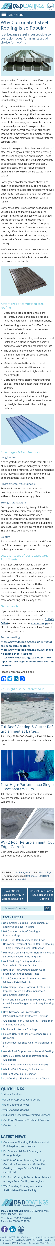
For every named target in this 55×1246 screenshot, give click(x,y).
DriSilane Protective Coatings (20, 1029)
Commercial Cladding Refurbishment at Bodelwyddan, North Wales (26, 924)
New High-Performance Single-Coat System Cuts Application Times (24, 971)
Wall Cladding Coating (16, 1109)
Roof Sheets (31, 876)
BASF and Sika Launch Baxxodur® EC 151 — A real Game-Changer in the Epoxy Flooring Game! (28, 1003)
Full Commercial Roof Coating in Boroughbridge (21, 933)
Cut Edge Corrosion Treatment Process (26, 1120)
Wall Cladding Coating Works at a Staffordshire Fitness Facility (22, 963)
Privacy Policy (47, 1240)
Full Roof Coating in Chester (19, 1073)
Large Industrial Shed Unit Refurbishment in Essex (28, 1044)
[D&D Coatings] (22, 6)
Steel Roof (44, 876)
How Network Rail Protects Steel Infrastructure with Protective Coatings (25, 1013)
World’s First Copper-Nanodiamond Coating (28, 1051)
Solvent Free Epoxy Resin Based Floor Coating (41, 894)
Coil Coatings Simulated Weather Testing (26, 1078)
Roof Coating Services (16, 1104)
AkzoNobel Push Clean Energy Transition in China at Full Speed (28, 1022)
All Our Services (12, 1094)
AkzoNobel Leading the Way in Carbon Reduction (13, 894)
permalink (22, 879)
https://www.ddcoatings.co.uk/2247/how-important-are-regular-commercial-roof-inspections (27, 661)
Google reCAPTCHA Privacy (15, 1243)
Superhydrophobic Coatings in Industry (25, 1064)
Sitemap (36, 1240)
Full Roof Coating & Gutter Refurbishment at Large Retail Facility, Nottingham (28, 954)
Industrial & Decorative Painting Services (26, 1114)
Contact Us (9, 1125)
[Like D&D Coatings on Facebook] (4, 1230)
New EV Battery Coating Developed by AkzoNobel (25, 1057)
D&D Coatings (44, 872)
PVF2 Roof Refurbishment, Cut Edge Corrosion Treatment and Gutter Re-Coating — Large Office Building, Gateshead (28, 943)
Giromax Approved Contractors (21, 1099)
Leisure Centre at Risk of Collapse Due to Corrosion (27, 1035)
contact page (39, 623)
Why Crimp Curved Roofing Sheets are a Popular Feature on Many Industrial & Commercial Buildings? (26, 990)
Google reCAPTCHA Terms (40, 1243)
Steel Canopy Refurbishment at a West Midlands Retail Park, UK (25, 980)
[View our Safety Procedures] (21, 1230)
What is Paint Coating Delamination (23, 1069)
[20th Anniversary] (50, 6)
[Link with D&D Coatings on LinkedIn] (12, 1230)
